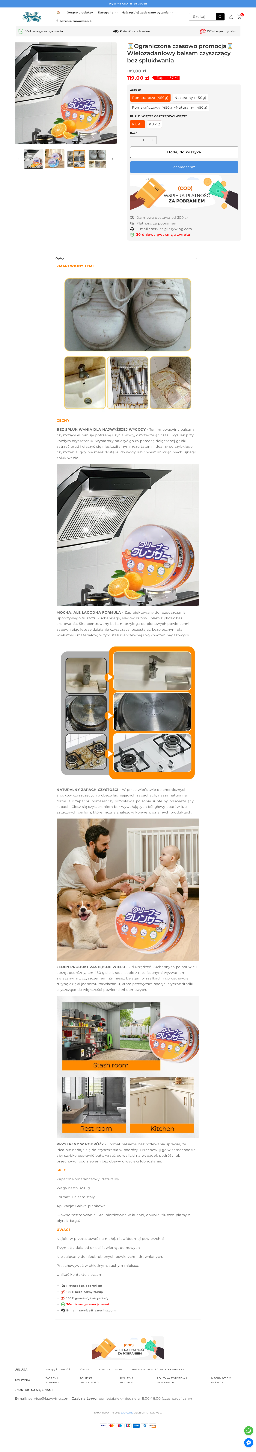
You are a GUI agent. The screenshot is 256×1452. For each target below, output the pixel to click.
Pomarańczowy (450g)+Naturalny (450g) (170, 107)
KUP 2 (154, 124)
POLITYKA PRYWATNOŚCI (89, 1380)
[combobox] (206, 17)
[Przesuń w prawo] (113, 159)
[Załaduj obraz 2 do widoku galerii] (54, 159)
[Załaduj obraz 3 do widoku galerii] (76, 159)
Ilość (133, 133)
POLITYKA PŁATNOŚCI (127, 1380)
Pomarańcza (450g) (150, 98)
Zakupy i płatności (58, 1369)
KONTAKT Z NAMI (110, 1369)
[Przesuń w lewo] (19, 159)
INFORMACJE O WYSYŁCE (220, 1380)
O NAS (84, 1369)
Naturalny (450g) (190, 98)
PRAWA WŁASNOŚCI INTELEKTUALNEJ (158, 1369)
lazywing (127, 1412)
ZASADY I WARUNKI (52, 1380)
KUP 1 (137, 124)
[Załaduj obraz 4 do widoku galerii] (97, 159)
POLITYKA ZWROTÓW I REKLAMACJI (172, 1380)
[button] (107, 12)
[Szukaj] (220, 17)
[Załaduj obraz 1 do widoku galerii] (33, 159)
